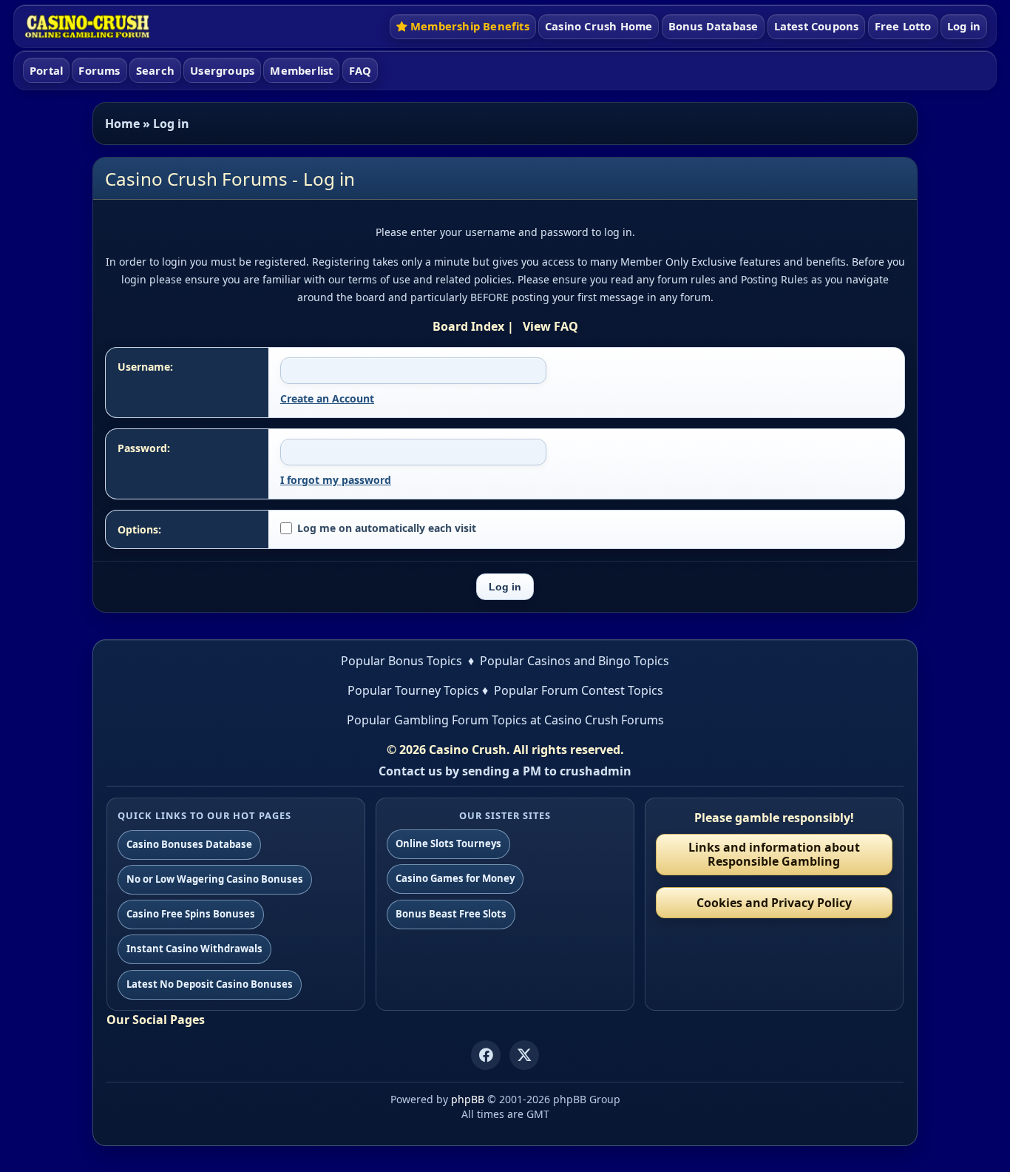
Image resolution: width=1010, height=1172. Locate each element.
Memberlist (301, 70)
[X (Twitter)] (524, 1055)
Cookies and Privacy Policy (774, 903)
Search (155, 70)
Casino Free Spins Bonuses (190, 913)
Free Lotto (903, 25)
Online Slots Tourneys (448, 843)
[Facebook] (486, 1055)
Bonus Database (713, 25)
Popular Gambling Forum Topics (437, 720)
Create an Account (327, 398)
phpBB (467, 1099)
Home (122, 123)
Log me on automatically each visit (386, 528)
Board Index (468, 326)
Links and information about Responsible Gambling (774, 854)
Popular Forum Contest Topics (578, 690)
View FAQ (550, 326)
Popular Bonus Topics (401, 661)
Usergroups (222, 70)
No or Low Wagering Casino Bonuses (214, 879)
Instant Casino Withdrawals (194, 948)
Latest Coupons (816, 25)
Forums (99, 70)
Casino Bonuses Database (189, 844)
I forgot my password (335, 480)
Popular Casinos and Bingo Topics (574, 661)
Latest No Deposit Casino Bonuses (209, 984)
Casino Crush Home (598, 25)
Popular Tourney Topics (413, 690)
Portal (46, 70)
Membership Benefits (469, 25)
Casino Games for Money (455, 878)
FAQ (360, 70)
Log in (963, 25)
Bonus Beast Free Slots (451, 913)
